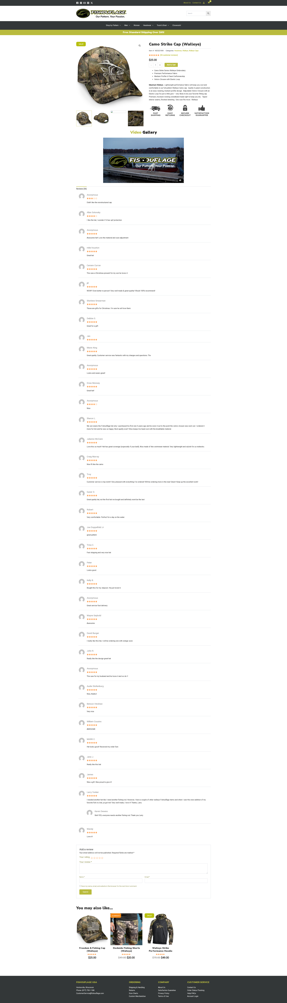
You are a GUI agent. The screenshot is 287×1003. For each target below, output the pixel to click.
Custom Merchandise (137, 996)
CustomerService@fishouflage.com (90, 993)
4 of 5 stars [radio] (100, 858)
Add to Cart (171, 65)
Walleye (185, 51)
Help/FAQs (191, 993)
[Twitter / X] (92, 3)
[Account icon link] (204, 3)
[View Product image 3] (118, 118)
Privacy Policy (163, 993)
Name (82, 877)
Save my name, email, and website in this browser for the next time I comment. (109, 886)
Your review (85, 862)
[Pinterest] (88, 3)
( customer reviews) (169, 55)
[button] (119, 25)
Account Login (192, 996)
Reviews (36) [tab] (81, 189)
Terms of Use (163, 996)
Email (147, 877)
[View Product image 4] (136, 118)
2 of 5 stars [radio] (94, 858)
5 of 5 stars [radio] (102, 858)
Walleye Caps (194, 51)
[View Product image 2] (101, 118)
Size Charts (133, 993)
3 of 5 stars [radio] (97, 858)
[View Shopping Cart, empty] (209, 3)
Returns (132, 990)
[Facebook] (77, 3)
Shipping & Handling (137, 987)
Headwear (178, 51)
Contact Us (196, 3)
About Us (187, 3)
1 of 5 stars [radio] (92, 858)
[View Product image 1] (84, 118)
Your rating (84, 857)
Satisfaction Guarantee (167, 990)
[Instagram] (81, 3)
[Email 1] (84, 3)
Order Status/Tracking (195, 990)
